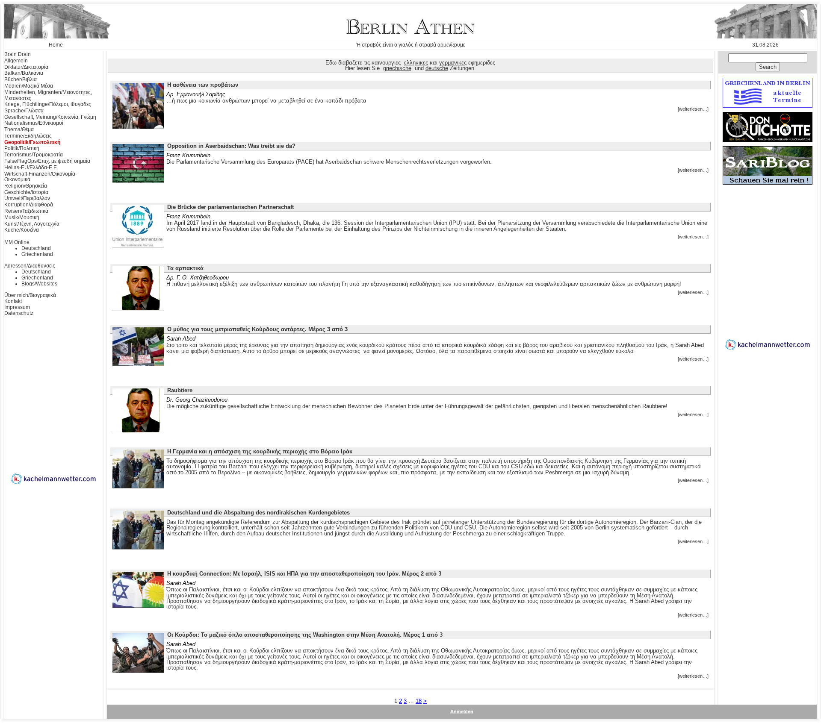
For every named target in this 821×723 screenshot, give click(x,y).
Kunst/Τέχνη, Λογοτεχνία (31, 224)
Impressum (17, 307)
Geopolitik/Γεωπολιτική (32, 142)
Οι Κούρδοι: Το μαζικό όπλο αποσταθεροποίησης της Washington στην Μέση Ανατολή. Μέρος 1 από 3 (305, 635)
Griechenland (37, 254)
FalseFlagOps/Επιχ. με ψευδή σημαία (47, 161)
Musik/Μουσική (21, 217)
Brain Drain (17, 54)
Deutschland (36, 248)
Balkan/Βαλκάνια (23, 73)
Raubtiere (179, 390)
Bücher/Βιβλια (20, 79)
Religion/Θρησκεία (25, 186)
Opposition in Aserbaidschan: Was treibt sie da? (231, 146)
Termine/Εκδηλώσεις (28, 136)
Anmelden (461, 711)
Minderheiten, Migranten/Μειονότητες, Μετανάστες (48, 95)
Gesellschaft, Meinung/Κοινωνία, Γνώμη (50, 117)
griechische (397, 68)
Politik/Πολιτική (21, 148)
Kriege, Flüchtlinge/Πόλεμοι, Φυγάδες (47, 104)
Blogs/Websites (39, 284)
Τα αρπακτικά (185, 268)
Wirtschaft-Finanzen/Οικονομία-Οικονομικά (40, 177)
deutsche (436, 68)
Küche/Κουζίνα (21, 230)
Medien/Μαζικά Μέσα (28, 86)
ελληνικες (416, 62)
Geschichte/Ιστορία (26, 192)
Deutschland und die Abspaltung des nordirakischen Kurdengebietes (258, 512)
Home (56, 45)
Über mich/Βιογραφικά (30, 295)
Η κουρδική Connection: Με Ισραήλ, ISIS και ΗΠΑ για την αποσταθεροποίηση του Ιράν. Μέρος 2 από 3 (304, 573)
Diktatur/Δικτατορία (26, 67)
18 (419, 701)
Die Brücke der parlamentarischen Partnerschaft (230, 207)
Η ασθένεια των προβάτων (202, 85)
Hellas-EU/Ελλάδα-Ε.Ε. (31, 167)
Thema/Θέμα (19, 129)
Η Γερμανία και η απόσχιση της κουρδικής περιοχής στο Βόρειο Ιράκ (259, 451)
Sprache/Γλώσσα (24, 111)
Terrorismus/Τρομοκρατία (33, 155)
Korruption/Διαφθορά (28, 205)
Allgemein (16, 61)
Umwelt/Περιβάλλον (27, 198)
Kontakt (13, 301)
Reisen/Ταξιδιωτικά (26, 211)
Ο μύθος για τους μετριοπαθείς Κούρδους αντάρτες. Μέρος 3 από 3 (257, 329)
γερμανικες (453, 62)
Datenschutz (18, 313)
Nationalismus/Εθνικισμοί (33, 123)
